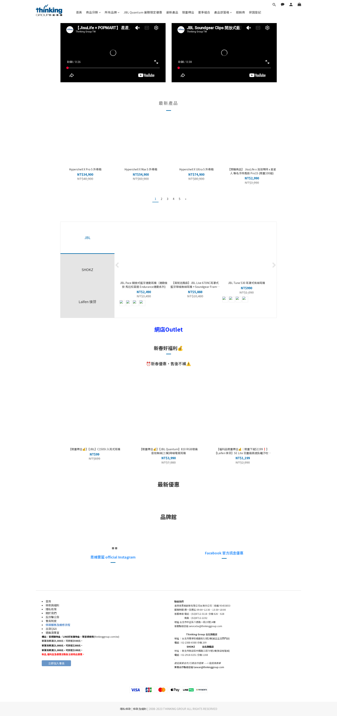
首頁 (79, 12)
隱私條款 (125, 709)
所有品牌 (111, 12)
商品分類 (92, 12)
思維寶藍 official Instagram (113, 556)
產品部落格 (221, 12)
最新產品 (172, 12)
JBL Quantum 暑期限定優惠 (143, 12)
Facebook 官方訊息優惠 (224, 552)
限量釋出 (188, 12)
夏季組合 (204, 12)
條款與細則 (52, 605)
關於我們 (51, 613)
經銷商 (240, 12)
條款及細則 (140, 709)
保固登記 (255, 12)
